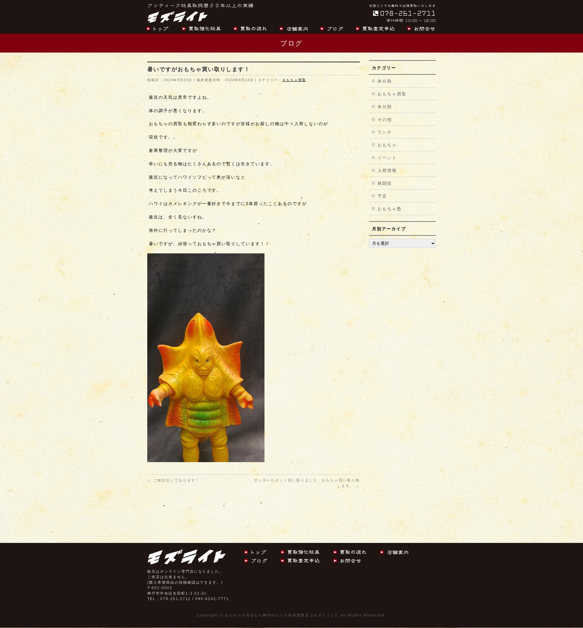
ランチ (384, 132)
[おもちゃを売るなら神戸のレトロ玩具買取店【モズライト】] (177, 16)
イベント (387, 157)
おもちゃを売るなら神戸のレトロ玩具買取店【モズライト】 (282, 615)
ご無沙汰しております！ (173, 480)
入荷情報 (387, 170)
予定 (382, 196)
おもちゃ (387, 144)
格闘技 (384, 183)
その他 (384, 119)
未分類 (384, 81)
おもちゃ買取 (294, 80)
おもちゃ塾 (389, 208)
